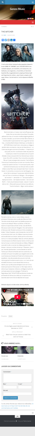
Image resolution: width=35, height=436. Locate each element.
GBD (5, 35)
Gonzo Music (17, 9)
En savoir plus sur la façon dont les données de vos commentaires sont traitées (17, 406)
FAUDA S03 (4, 356)
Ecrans (10, 316)
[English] (30, 18)
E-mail (20, 384)
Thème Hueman (27, 421)
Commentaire (7, 372)
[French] (28, 18)
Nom (5, 384)
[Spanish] (32, 18)
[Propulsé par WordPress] (16, 421)
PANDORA (20, 356)
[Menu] (33, 2)
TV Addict (4, 26)
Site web (5, 390)
